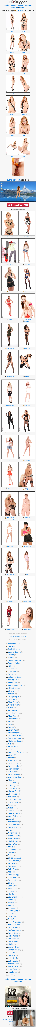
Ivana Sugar (13, 849)
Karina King (13, 838)
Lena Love (27, 489)
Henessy (27, 376)
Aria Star (11, 863)
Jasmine (11, 955)
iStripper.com (14, 180)
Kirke (10, 666)
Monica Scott (13, 964)
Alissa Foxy (27, 292)
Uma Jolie (12, 916)
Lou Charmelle (14, 897)
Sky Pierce (12, 794)
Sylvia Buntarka (14, 738)
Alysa (27, 378)
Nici (9, 744)
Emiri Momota (10, 433)
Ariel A (11, 727)
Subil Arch (12, 869)
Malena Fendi (14, 791)
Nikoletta (12, 772)
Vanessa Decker (27, 601)
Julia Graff (12, 958)
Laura (10, 819)
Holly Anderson (14, 922)
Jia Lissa (11, 908)
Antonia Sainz (10, 574)
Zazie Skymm (14, 649)
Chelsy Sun (27, 321)
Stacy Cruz (12, 866)
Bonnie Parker (14, 663)
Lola (27, 488)
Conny (11, 674)
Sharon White (14, 950)
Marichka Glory (14, 741)
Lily (9, 830)
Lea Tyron (12, 952)
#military (17, 636)
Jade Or (11, 886)
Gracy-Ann (27, 348)
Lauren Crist (13, 947)
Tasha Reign (13, 941)
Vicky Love (12, 710)
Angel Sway (13, 933)
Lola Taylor (12, 788)
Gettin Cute (13, 911)
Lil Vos (19, 10)
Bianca (10, 292)
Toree (10, 805)
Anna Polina (13, 816)
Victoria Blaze (27, 546)
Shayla (11, 852)
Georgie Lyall (13, 696)
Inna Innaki (12, 972)
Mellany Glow (27, 433)
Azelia (10, 708)
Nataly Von (12, 833)
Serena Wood (14, 813)
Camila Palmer (10, 376)
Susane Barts (10, 517)
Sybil (27, 574)
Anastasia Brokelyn (16, 752)
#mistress (23, 636)
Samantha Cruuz (15, 660)
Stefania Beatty (14, 930)
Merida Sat (12, 680)
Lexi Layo (12, 785)
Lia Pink (11, 891)
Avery (10, 319)
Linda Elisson (27, 629)
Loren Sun (12, 730)
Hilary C (11, 902)
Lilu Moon (12, 783)
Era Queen (27, 460)
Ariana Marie (13, 774)
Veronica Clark (14, 939)
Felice (10, 855)
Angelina (11, 905)
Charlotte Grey (14, 735)
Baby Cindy (13, 961)
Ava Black (12, 797)
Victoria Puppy (10, 519)
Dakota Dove (13, 810)
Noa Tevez (12, 877)
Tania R (11, 919)
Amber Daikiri (27, 319)
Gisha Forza (13, 802)
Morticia (11, 894)
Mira (10, 724)
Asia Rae (11, 808)
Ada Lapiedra (13, 766)
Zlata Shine (13, 702)
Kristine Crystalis (27, 236)
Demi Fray (12, 927)
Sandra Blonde (14, 652)
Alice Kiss (12, 716)
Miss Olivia (27, 405)
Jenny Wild (13, 755)
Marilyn (11, 694)
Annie (10, 847)
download (14, 7)
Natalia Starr (13, 705)
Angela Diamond (10, 405)
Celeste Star (13, 880)
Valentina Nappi (15, 677)
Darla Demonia (14, 799)
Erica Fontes (10, 236)
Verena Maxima (14, 777)
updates (13, 5)
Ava (9, 721)
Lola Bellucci (13, 861)
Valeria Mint (13, 719)
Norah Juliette (10, 629)
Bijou (10, 460)
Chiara (11, 883)
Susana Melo (13, 966)
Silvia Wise (12, 844)
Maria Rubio (13, 841)
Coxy (10, 975)
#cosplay (12, 636)
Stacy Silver (13, 827)
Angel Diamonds (15, 685)
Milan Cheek (13, 688)
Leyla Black (10, 601)
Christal (11, 699)
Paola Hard (10, 546)
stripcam (22, 7)
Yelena (11, 758)
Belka (10, 646)
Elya (10, 749)
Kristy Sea (27, 264)
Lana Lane (27, 517)
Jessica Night (14, 713)
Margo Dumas (14, 925)
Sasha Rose (13, 760)
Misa (10, 780)
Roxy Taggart (13, 769)
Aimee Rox (12, 682)
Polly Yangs (13, 936)
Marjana (11, 944)
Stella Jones (13, 746)
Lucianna (10, 264)
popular (6, 5)
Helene (11, 669)
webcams (27, 5)
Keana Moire (13, 836)
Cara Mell (12, 671)
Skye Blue (12, 691)
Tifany (10, 900)
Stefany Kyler (14, 733)
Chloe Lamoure (14, 858)
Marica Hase (13, 822)
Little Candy (13, 969)
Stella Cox (10, 488)
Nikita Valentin (10, 348)
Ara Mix (11, 872)
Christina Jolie (14, 824)
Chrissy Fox (13, 763)
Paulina (11, 657)
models (20, 5)
